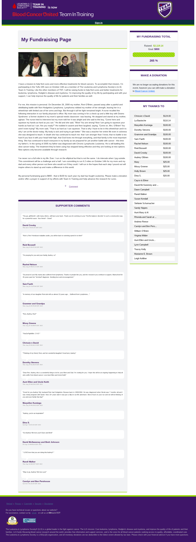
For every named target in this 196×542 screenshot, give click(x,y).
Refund (9, 504)
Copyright (28, 504)
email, (34, 513)
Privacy (18, 504)
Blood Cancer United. (145, 91)
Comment (73, 186)
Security (38, 504)
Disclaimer (48, 504)
